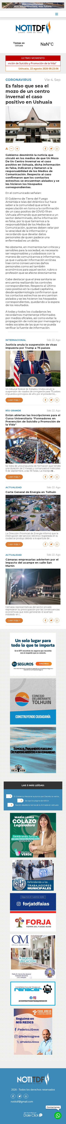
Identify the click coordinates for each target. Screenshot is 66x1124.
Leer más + (14, 400)
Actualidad (14, 487)
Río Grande (13, 410)
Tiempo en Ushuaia (33, 44)
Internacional (16, 339)
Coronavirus (18, 80)
